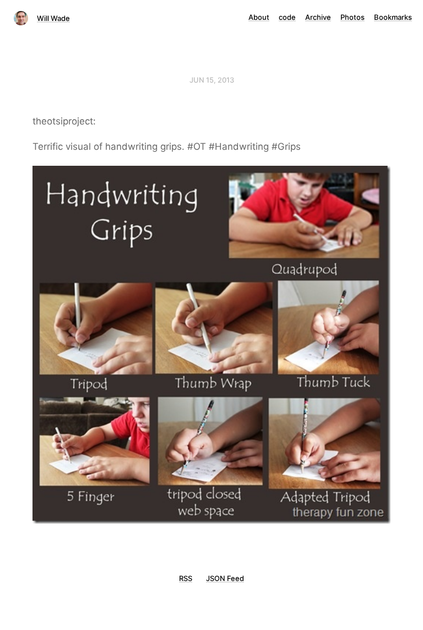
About (258, 17)
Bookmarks (393, 17)
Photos (352, 17)
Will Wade (53, 18)
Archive (318, 17)
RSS (185, 578)
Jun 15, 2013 (211, 79)
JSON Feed (225, 578)
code (287, 17)
